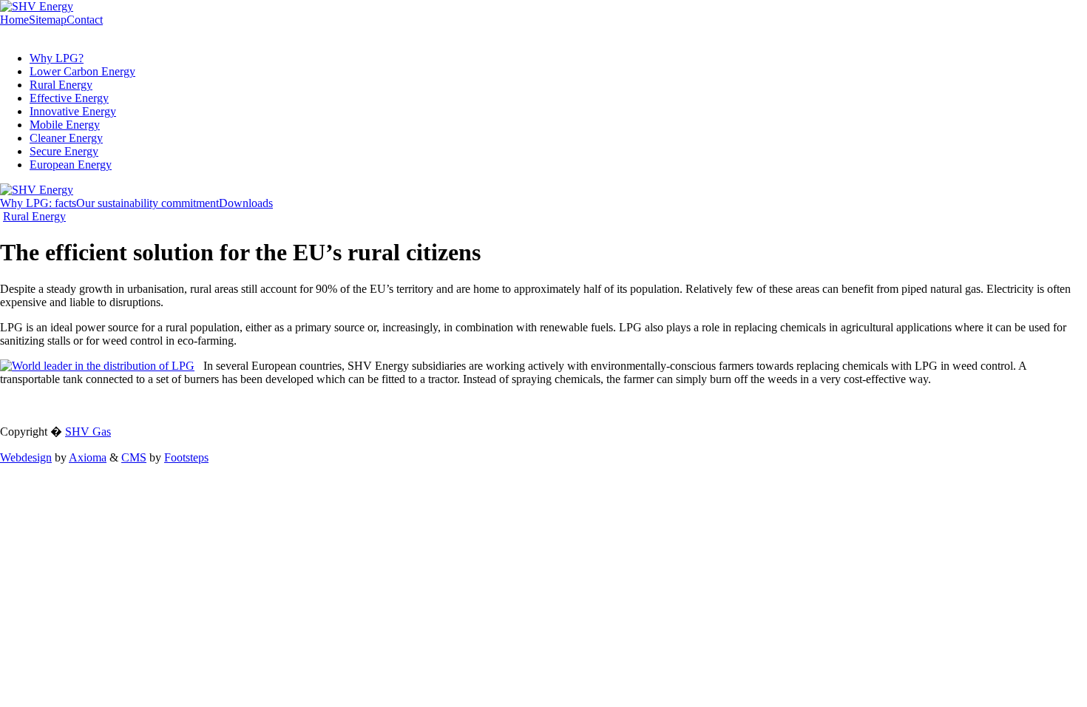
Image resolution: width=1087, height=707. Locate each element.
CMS (133, 457)
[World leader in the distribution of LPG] (97, 365)
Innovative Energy (73, 111)
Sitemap (48, 19)
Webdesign (26, 457)
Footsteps (186, 457)
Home (14, 19)
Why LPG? (57, 58)
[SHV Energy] (36, 6)
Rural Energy (61, 84)
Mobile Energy (65, 124)
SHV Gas (88, 431)
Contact (85, 19)
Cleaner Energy (66, 138)
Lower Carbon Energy (82, 71)
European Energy (71, 164)
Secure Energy (64, 151)
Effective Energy (69, 98)
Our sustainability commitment (147, 203)
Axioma (87, 457)
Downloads (246, 203)
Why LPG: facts (38, 203)
